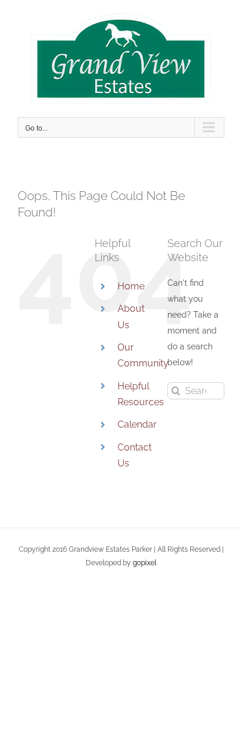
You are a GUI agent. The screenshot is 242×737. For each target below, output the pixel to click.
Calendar (137, 424)
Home (130, 286)
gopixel (144, 563)
